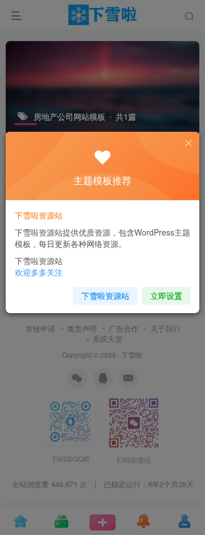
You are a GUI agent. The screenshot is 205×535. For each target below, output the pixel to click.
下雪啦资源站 (105, 295)
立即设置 (166, 295)
